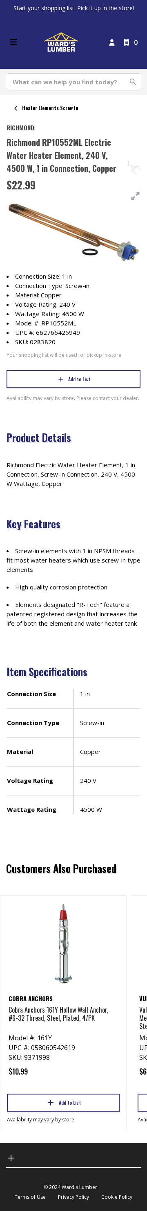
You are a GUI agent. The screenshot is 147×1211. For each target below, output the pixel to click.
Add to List (79, 379)
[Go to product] (63, 943)
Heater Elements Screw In (50, 107)
